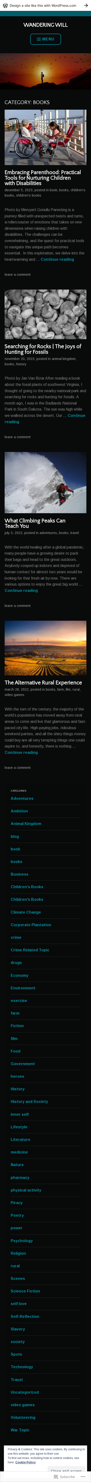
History (21, 364)
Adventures (48, 533)
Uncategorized (25, 1392)
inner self (20, 1114)
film (68, 689)
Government (23, 1064)
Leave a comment (18, 274)
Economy (19, 975)
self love (19, 1304)
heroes (17, 1076)
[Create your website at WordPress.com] (45, 5)
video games (14, 695)
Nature (17, 1165)
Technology (22, 1367)
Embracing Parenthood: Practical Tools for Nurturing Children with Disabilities (43, 177)
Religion (18, 1253)
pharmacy (20, 1178)
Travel (74, 533)
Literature (20, 1140)
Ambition (19, 811)
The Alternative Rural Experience (43, 683)
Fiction (17, 1026)
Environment (23, 988)
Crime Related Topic (30, 950)
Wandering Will (46, 25)
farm (60, 689)
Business (19, 874)
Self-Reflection (25, 1316)
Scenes (18, 1278)
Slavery (18, 1329)
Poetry (17, 1215)
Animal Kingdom (63, 359)
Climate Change (26, 912)
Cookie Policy (25, 1462)
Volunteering (23, 1417)
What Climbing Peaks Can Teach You (35, 523)
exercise (19, 1001)
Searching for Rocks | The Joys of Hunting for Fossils (43, 349)
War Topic (20, 1430)
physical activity (26, 1190)
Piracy (17, 1203)
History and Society (29, 1102)
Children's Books (28, 195)
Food (15, 1051)
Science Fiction (25, 1291)
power (17, 1228)
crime (16, 937)
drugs (16, 963)
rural (76, 689)
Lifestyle (19, 1127)
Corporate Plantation (31, 925)
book (53, 190)
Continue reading (57, 259)
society (18, 1342)
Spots (16, 1354)
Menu (48, 39)
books (64, 190)
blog (15, 836)
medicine (19, 1152)
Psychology (22, 1241)
